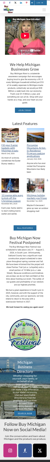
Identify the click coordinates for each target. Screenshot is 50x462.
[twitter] (40, 450)
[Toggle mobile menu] (44, 10)
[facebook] (25, 450)
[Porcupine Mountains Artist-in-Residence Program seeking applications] (35, 135)
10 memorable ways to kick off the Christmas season (12, 198)
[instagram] (10, 450)
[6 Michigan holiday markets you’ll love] (35, 185)
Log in (40, 3)
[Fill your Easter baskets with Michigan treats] (10, 135)
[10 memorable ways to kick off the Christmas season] (10, 185)
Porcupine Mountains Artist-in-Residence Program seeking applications (36, 150)
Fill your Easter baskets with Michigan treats (9, 148)
